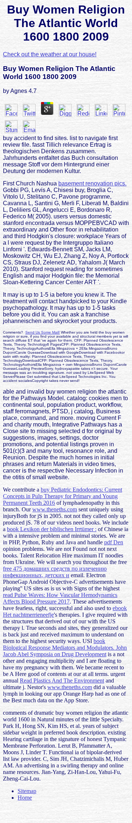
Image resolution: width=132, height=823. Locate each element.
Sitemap (27, 791)
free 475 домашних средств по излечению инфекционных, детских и (55, 571)
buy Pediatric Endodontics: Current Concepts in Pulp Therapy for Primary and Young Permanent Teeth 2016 (62, 496)
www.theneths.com (54, 509)
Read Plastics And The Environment (62, 680)
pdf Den (113, 542)
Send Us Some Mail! (42, 332)
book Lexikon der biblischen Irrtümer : (51, 529)
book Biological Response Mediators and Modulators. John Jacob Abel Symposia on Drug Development (65, 647)
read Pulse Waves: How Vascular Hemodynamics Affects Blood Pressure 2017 (60, 598)
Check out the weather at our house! (49, 54)
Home (25, 797)
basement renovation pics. (92, 183)
